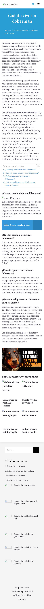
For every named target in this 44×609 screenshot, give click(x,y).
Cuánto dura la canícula (15, 475)
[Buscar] (36, 450)
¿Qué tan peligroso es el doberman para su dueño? (20, 184)
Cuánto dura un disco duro (16, 480)
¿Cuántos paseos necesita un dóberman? (17, 177)
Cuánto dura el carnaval (15, 466)
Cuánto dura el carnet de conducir (19, 471)
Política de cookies (22, 595)
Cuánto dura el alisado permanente (23, 535)
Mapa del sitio (22, 587)
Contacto (22, 599)
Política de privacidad (22, 591)
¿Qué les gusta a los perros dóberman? (22, 173)
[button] (33, 4)
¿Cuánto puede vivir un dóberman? (20, 170)
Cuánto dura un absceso (24, 485)
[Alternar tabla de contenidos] (37, 166)
